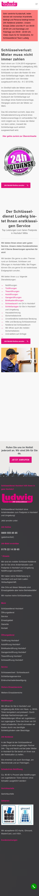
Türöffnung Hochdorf (10, 640)
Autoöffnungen (11, 294)
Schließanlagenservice (11, 676)
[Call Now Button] (34, 886)
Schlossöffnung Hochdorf (12, 659)
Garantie (5, 624)
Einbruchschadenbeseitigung (13, 680)
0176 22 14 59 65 (10, 549)
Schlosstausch (11, 303)
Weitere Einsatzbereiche (11, 692)
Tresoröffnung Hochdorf (11, 656)
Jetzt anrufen (20, 459)
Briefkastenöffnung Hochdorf (13, 648)
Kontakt (4, 628)
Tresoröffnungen (12, 291)
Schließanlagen (12, 306)
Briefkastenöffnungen (14, 300)
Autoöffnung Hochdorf (10, 644)
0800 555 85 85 (9, 532)
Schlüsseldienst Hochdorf (12, 608)
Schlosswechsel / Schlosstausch (15, 672)
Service (4, 616)
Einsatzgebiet (7, 620)
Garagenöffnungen (13, 297)
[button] (36, 4)
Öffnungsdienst (7, 612)
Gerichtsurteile (7, 793)
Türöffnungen (11, 288)
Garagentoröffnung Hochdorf (13, 652)
